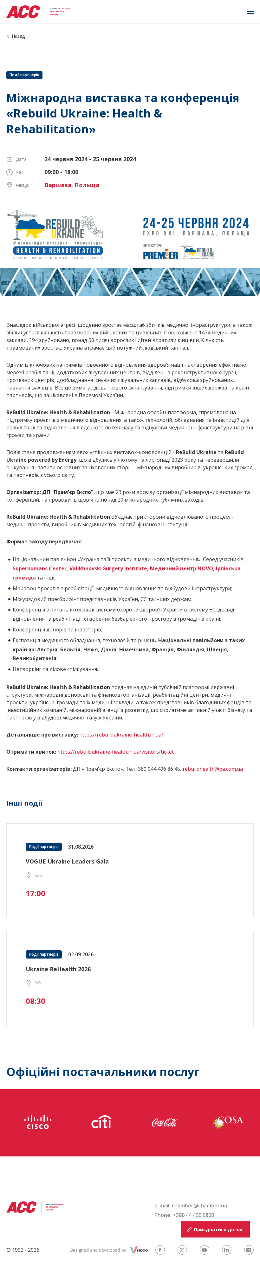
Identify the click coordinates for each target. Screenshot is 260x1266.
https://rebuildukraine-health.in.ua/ (121, 734)
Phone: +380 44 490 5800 (184, 1215)
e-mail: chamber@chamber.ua (190, 1205)
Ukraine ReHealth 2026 (58, 969)
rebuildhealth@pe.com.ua (213, 768)
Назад (18, 36)
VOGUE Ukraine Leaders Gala (67, 861)
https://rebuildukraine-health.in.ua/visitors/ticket (115, 751)
